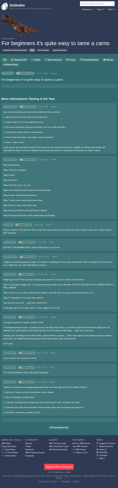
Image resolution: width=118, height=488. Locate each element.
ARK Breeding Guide (58, 450)
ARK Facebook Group (34, 453)
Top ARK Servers (80, 446)
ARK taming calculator (24, 476)
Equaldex (66, 481)
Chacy (76, 481)
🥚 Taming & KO (25, 73)
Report (54, 73)
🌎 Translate (101, 455)
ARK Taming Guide (57, 443)
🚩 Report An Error (104, 446)
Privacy (59, 478)
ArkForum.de (81, 453)
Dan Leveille (89, 476)
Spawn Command (59, 50)
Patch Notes (10, 450)
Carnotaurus (7, 38)
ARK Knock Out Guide (59, 446)
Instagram (29, 456)
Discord (28, 443)
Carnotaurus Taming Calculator (15, 50)
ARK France (81, 450)
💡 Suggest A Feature (106, 443)
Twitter (28, 446)
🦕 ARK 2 (100, 459)
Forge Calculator (8, 446)
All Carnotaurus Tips (59, 428)
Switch (77, 476)
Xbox (66, 476)
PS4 (72, 476)
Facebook (29, 450)
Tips (32, 50)
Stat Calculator (43, 50)
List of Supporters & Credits (59, 472)
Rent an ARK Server (81, 443)
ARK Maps (6, 443)
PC (62, 476)
